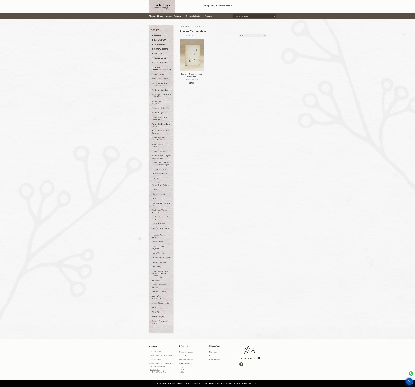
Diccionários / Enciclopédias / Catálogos (160, 184)
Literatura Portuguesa (159, 262)
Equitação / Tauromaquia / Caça (161, 204)
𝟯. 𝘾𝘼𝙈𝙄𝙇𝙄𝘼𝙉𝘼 (158, 44)
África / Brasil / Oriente (160, 78)
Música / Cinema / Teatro (160, 303)
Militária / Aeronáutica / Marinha (160, 286)
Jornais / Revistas (158, 253)
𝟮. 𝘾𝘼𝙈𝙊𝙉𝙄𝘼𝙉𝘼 (159, 40)
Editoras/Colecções (193, 16)
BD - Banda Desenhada (160, 169)
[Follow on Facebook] (241, 364)
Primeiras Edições (158, 316)
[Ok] (412, 383)
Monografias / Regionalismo (156, 297)
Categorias (178, 16)
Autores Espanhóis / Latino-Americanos (159, 138)
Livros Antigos (157, 266)
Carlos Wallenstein (191, 79)
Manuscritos (156, 280)
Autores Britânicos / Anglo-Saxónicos (161, 132)
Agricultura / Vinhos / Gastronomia (159, 84)
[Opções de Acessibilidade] (409, 381)
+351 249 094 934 (155, 359)
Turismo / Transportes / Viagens (159, 322)
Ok (255, 383)
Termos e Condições (185, 356)
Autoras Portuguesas (159, 112)
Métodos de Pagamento (186, 352)
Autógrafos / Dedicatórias (160, 108)
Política (154, 307)
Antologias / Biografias (160, 90)
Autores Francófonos (159, 151)
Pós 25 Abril (156, 312)
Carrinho (212, 356)
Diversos (155, 189)
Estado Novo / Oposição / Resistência (160, 211)
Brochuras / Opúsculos (159, 173)
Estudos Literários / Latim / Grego (161, 218)
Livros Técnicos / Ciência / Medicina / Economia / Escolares (161, 273)
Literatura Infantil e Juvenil (161, 257)
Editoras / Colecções (159, 194)
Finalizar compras (214, 360)
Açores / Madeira (158, 74)
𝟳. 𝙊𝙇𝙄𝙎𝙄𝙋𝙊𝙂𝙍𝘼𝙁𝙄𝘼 (161, 63)
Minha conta (213, 352)
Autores (169, 16)
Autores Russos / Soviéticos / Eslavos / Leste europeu (161, 163)
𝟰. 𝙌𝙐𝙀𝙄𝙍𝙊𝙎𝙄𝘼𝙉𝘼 (160, 49)
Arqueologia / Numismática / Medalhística (161, 95)
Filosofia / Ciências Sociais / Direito (161, 229)
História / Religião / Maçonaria (158, 247)
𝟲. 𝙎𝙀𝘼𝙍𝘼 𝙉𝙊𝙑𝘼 (159, 58)
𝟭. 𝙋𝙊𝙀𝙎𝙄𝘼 (156, 35)
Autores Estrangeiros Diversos (159, 145)
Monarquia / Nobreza (159, 291)
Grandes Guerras (157, 241)
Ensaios (154, 198)
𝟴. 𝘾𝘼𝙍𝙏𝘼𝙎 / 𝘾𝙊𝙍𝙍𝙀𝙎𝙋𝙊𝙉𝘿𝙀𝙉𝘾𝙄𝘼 (161, 68)
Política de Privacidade (186, 360)
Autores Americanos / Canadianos (159, 118)
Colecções (155, 178)
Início (182, 26)
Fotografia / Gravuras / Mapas (159, 236)
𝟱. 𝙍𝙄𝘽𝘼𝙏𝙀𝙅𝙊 (157, 53)
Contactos (208, 16)
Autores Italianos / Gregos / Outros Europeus (161, 156)
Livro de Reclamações (186, 363)
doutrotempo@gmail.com (158, 366)
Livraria (160, 16)
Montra (152, 16)
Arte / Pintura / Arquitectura (157, 102)
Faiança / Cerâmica (158, 223)
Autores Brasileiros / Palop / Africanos (161, 125)
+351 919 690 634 (155, 352)
